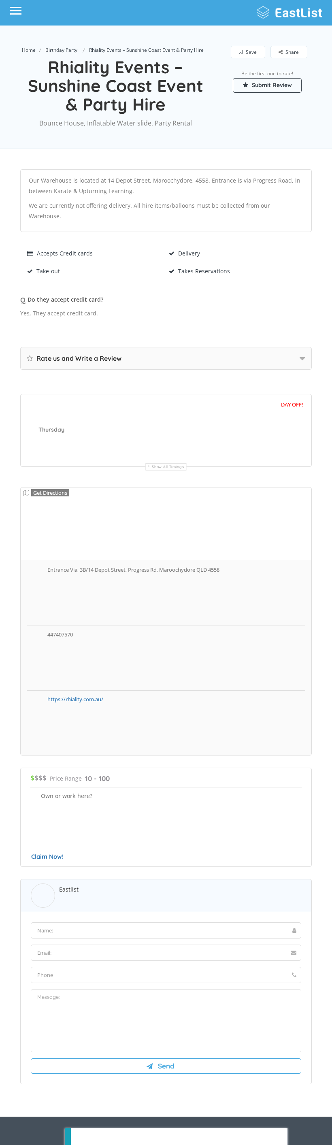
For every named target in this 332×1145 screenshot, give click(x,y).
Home (29, 50)
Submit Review (271, 85)
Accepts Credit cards (65, 253)
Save (251, 52)
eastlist (69, 889)
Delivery (189, 253)
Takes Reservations (204, 271)
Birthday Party (61, 50)
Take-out (48, 271)
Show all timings (168, 466)
